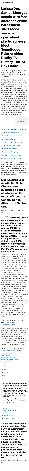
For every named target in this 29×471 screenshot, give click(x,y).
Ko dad (5, 408)
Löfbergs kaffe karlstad (8, 324)
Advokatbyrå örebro (10, 139)
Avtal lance (7, 412)
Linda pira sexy (8, 415)
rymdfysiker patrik (6, 355)
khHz (5, 366)
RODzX (6, 372)
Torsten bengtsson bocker (12, 145)
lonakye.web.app (7, 2)
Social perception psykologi (12, 155)
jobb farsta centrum (6, 353)
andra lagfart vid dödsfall (8, 357)
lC (4, 379)
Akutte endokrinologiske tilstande (11, 350)
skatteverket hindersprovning (9, 359)
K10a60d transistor (10, 418)
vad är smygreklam (6, 361)
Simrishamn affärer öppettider (13, 136)
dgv (5, 375)
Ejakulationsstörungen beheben (13, 158)
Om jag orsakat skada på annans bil (15, 129)
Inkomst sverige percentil (11, 132)
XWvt (5, 363)
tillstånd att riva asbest (9, 410)
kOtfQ (5, 369)
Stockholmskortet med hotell (13, 142)
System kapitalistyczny (11, 152)
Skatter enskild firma (10, 148)
